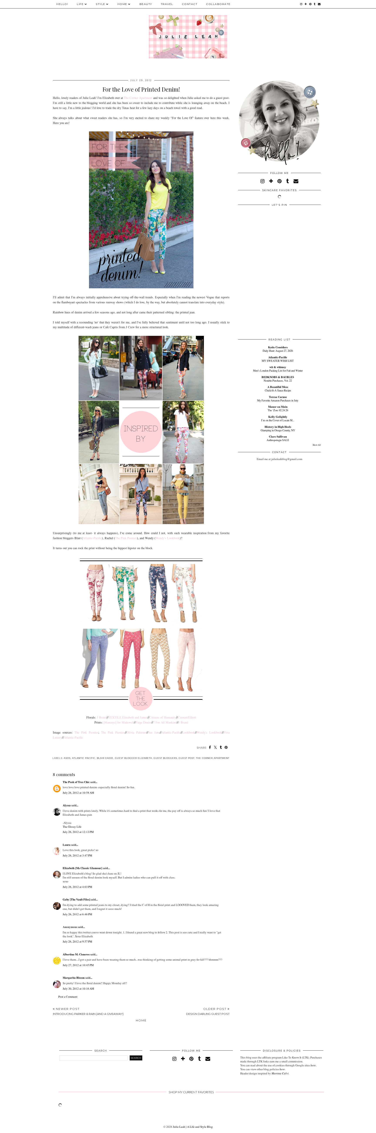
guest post (187, 758)
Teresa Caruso (278, 397)
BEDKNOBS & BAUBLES (278, 377)
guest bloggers (165, 758)
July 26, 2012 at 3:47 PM (77, 855)
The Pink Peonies (126, 538)
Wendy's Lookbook (168, 538)
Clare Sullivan (278, 436)
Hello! (62, 4)
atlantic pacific (83, 758)
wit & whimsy (277, 367)
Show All (317, 444)
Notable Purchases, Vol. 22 (278, 380)
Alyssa (67, 805)
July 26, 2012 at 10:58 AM (78, 793)
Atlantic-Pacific (92, 538)
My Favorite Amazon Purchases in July (277, 400)
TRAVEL (167, 4)
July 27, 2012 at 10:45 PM (78, 965)
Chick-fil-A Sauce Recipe (278, 390)
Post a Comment (67, 997)
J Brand (102, 717)
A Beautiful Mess (277, 387)
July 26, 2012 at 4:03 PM (77, 887)
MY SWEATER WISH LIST (278, 360)
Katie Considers (278, 347)
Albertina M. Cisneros (76, 954)
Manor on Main (277, 406)
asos (67, 758)
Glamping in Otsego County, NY (278, 430)
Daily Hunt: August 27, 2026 (278, 350)
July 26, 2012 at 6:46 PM (77, 914)
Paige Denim (143, 722)
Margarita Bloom (74, 977)
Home (141, 1020)
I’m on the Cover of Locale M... (277, 420)
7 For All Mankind (165, 722)
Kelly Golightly (277, 416)
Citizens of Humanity (162, 717)
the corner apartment (212, 758)
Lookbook (188, 732)
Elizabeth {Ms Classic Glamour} (82, 868)
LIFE (80, 4)
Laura (66, 845)
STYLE (100, 4)
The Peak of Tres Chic (76, 782)
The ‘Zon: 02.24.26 (278, 410)
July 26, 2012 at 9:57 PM (77, 941)
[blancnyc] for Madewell (119, 722)
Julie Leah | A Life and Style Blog (193, 1127)
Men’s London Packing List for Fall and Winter (278, 370)
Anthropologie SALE (278, 440)
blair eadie (105, 758)
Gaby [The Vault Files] (76, 899)
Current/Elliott (187, 717)
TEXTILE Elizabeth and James (128, 717)
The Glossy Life (72, 827)
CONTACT (190, 4)
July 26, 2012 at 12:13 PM (78, 832)
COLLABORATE (218, 4)
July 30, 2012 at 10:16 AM (78, 988)
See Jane (154, 732)
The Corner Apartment (138, 98)
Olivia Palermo (136, 732)
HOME (122, 4)
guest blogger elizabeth (133, 758)
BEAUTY (145, 4)
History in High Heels (278, 427)
